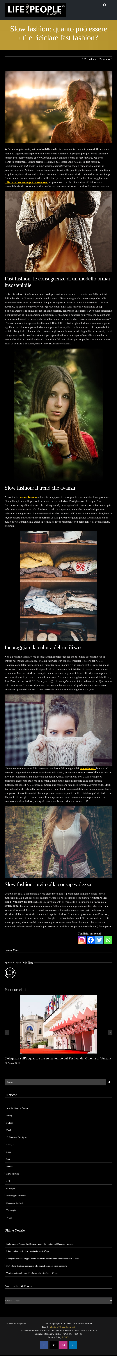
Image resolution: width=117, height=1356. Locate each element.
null (8, 1181)
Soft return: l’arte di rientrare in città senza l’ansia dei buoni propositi (36, 1265)
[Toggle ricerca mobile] (104, 5)
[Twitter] (99, 940)
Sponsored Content (14, 1202)
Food (8, 1130)
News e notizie (12, 1173)
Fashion (8, 949)
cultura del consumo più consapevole (26, 182)
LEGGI (65, 1337)
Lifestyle (10, 1144)
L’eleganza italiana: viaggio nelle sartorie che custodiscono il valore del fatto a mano (42, 1258)
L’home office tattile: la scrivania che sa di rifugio (27, 1251)
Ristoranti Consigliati (18, 1137)
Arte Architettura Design (17, 1108)
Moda (16, 949)
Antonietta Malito (19, 963)
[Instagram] (82, 940)
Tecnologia (11, 1210)
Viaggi (9, 1217)
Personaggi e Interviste (16, 1195)
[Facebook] (91, 940)
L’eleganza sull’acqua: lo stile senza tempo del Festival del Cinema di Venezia (58, 1058)
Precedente (90, 59)
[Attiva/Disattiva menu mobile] (110, 5)
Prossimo (104, 59)
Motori (9, 1159)
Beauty (9, 1115)
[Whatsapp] (108, 940)
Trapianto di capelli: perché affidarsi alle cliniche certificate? (32, 1273)
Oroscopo (10, 1188)
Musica (9, 1166)
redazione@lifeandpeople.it (62, 1326)
